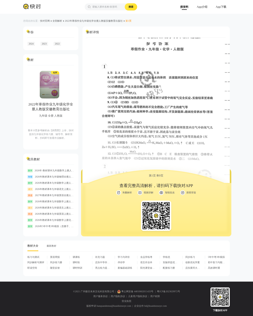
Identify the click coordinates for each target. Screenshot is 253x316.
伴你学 (121, 262)
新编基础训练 (125, 268)
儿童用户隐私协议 (137, 296)
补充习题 (100, 257)
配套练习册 (169, 268)
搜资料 (184, 6)
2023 (44, 43)
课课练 (76, 257)
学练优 (166, 257)
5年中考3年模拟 (216, 257)
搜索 (131, 7)
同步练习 (190, 257)
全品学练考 (146, 257)
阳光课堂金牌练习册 (147, 268)
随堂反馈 (55, 268)
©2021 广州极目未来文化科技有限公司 (93, 291)
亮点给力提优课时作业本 (102, 268)
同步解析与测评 (35, 262)
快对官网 (45, 21)
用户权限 (155, 296)
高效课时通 (214, 268)
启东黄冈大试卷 (192, 268)
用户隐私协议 (118, 296)
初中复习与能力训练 (216, 262)
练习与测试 (33, 257)
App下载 (221, 6)
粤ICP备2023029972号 (168, 291)
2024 (31, 43)
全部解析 (57, 21)
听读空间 (32, 268)
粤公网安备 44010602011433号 (137, 291)
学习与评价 (124, 257)
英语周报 (55, 257)
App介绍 (202, 6)
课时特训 (77, 268)
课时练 (76, 262)
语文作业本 (146, 262)
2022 (57, 43)
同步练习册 (56, 262)
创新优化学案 (192, 262)
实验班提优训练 (170, 262)
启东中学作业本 (102, 262)
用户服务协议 (100, 296)
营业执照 (126, 301)
